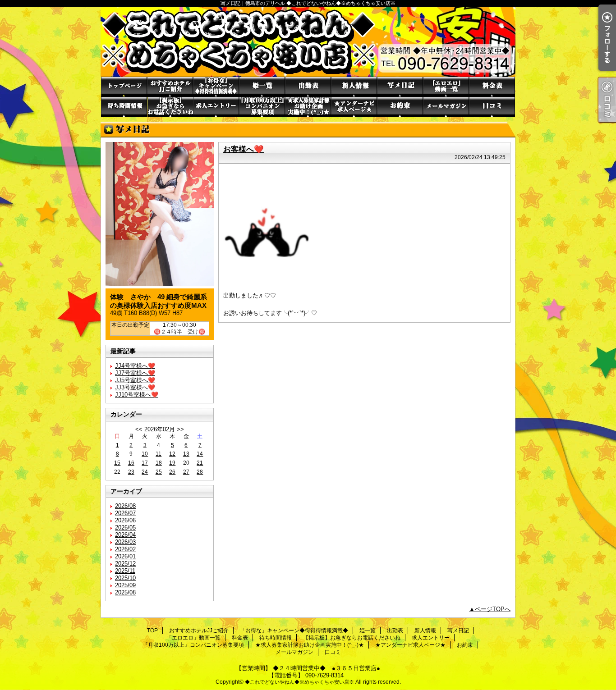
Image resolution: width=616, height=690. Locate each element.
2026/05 (125, 527)
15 (117, 463)
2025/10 (125, 578)
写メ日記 (400, 87)
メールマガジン (446, 107)
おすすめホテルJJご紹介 (170, 87)
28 (200, 472)
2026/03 (125, 542)
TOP (124, 87)
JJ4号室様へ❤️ (135, 365)
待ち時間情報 (124, 107)
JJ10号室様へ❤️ (136, 394)
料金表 (492, 87)
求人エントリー (216, 107)
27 (186, 472)
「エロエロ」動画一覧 (446, 87)
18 (159, 463)
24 (145, 472)
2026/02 (125, 549)
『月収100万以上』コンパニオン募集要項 (262, 107)
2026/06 (125, 520)
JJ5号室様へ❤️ (135, 380)
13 (186, 454)
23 (131, 472)
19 (172, 463)
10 (145, 454)
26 (172, 472)
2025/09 (125, 585)
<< (139, 429)
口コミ (492, 107)
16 (131, 463)
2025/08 (125, 592)
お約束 (400, 107)
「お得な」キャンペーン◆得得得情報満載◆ (216, 87)
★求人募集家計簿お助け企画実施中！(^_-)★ (308, 107)
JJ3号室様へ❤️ (135, 387)
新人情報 (354, 87)
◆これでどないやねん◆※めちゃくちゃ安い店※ (299, 682)
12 (172, 454)
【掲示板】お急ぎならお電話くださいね (170, 107)
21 (200, 463)
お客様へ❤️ (243, 149)
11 (158, 454)
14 (200, 454)
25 (159, 472)
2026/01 (125, 556)
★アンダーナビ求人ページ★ (354, 107)
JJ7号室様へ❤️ (135, 373)
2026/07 (125, 513)
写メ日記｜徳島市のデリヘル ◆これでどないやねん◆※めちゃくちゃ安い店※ (308, 42)
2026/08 (125, 506)
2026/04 (125, 534)
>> (180, 429)
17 (145, 463)
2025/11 (125, 570)
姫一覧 (262, 87)
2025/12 (125, 563)
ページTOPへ (492, 609)
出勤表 (308, 87)
